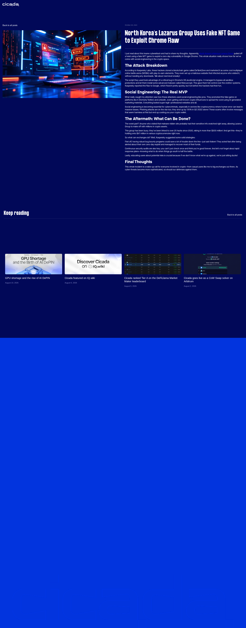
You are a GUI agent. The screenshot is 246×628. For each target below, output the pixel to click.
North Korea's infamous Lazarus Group (216, 53)
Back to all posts (10, 25)
